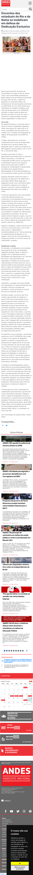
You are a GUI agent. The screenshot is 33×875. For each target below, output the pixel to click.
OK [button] (20, 863)
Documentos (6, 839)
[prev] (30, 681)
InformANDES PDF (6, 820)
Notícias (4, 862)
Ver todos (29, 730)
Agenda (4, 859)
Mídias (4, 848)
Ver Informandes (27, 741)
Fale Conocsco (6, 869)
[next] (31, 681)
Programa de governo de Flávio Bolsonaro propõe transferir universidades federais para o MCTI (15, 661)
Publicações (5, 823)
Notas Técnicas (7, 866)
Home (4, 818)
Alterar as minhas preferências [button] (20, 868)
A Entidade (5, 829)
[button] (2, 670)
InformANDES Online (7, 821)
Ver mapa (22, 791)
